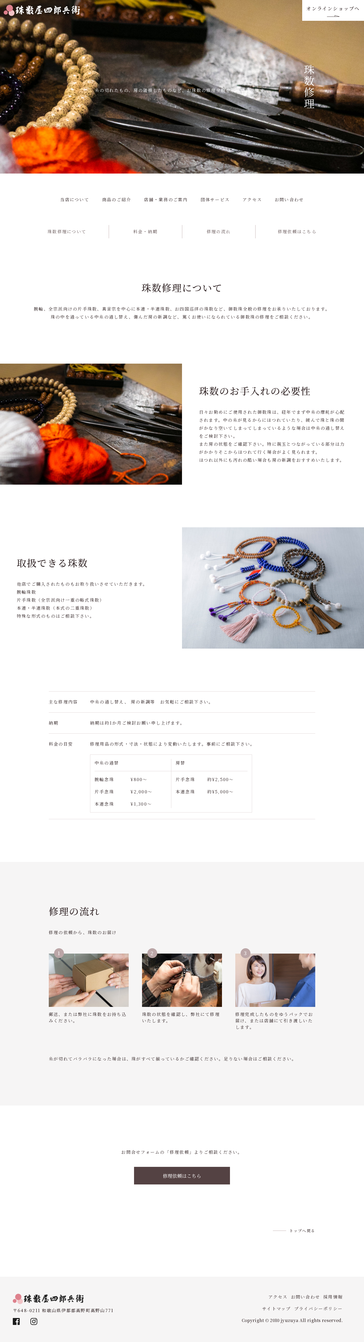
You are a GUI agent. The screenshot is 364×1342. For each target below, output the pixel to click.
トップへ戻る (302, 1230)
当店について (74, 199)
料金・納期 (145, 231)
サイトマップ (276, 1308)
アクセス (252, 199)
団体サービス (215, 199)
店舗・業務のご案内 (166, 199)
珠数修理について (66, 231)
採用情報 (333, 1297)
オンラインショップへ (333, 8)
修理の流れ (219, 231)
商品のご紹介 (116, 199)
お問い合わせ (289, 199)
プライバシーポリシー (318, 1308)
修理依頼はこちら (297, 231)
